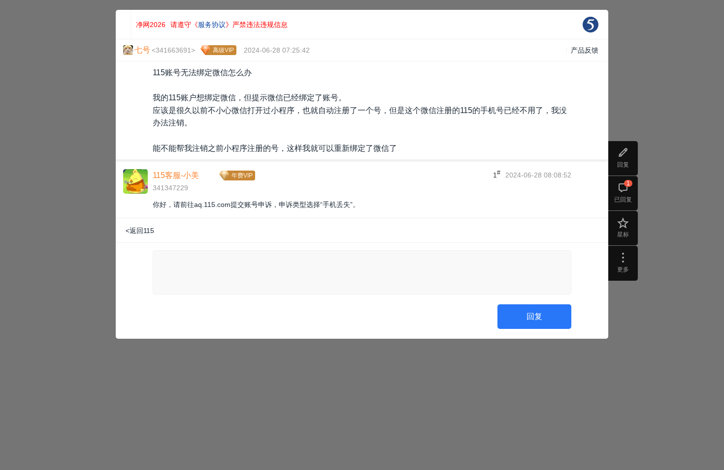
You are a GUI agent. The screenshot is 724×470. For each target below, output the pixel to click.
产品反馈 (584, 50)
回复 (534, 316)
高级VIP (223, 50)
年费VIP (242, 175)
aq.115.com (212, 204)
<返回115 (140, 231)
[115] (590, 24)
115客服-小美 (176, 175)
